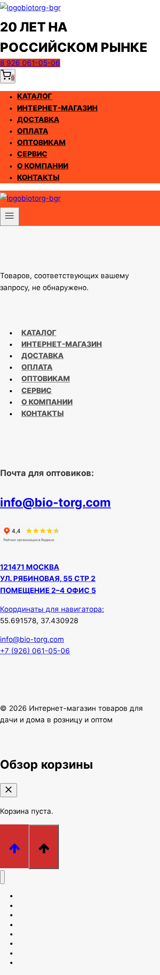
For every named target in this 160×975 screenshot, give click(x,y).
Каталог (34, 96)
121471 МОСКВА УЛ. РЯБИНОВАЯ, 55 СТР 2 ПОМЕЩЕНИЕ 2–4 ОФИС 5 (48, 578)
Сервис (32, 154)
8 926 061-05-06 (30, 63)
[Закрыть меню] (2, 877)
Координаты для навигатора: (52, 609)
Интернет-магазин (57, 108)
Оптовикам (41, 142)
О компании (42, 166)
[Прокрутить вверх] (14, 846)
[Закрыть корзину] (8, 790)
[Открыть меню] (9, 216)
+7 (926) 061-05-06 (35, 651)
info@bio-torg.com (55, 502)
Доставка (38, 119)
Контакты (38, 177)
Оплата (32, 131)
